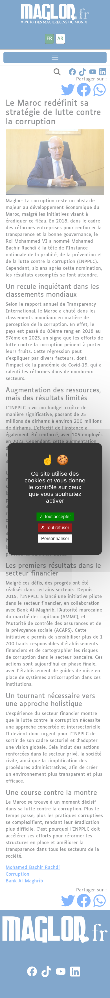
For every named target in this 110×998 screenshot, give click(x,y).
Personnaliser (55, 538)
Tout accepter (57, 516)
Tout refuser (57, 527)
